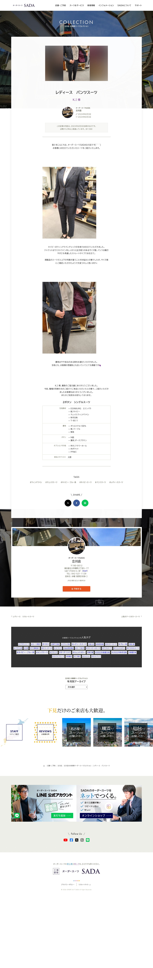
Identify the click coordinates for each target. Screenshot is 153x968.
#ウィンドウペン (36, 482)
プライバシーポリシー (67, 884)
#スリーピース (46, 648)
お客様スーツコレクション (71, 638)
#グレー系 (123, 644)
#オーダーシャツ (65, 652)
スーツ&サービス (77, 5)
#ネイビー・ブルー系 (68, 482)
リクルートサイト (84, 884)
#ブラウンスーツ (23, 644)
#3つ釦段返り (35, 648)
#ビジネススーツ (133, 648)
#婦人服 (132, 644)
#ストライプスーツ (58, 656)
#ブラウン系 (18, 648)
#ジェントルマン (119, 648)
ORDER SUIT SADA (73, 890)
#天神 (26, 648)
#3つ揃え (77, 656)
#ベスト (45, 644)
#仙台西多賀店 (68, 648)
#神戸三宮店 (55, 644)
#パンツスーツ (100, 482)
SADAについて (124, 5)
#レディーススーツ (116, 482)
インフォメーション (106, 5)
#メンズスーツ (42, 652)
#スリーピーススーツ (93, 648)
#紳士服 (90, 652)
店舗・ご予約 (60, 5)
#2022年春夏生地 (102, 652)
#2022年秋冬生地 (119, 652)
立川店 (76, 560)
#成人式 (91, 644)
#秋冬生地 (99, 644)
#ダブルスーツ (107, 648)
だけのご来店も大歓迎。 (76, 710)
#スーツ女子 (79, 648)
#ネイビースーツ (85, 482)
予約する (77, 589)
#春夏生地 (132, 652)
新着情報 (91, 5)
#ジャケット (86, 656)
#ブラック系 (65, 644)
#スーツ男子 (36, 644)
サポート (138, 5)
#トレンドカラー (79, 652)
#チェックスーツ (51, 482)
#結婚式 (69, 656)
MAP (85, 571)
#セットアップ (96, 656)
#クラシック (53, 652)
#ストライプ (58, 648)
